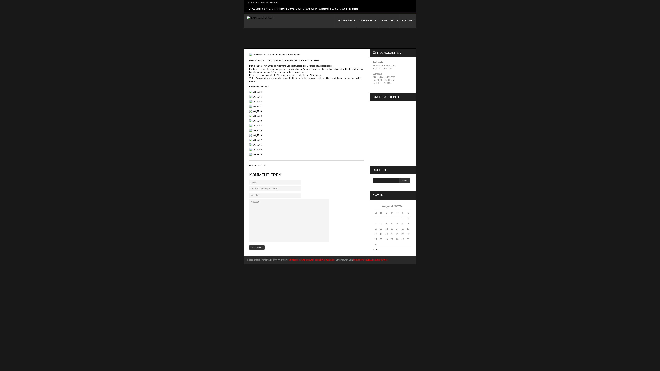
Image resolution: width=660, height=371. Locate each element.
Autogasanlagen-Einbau (389, 120)
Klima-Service (384, 129)
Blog (394, 20)
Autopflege (383, 125)
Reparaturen (384, 143)
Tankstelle (367, 20)
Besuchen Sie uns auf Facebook (263, 3)
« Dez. (376, 250)
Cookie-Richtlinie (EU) (386, 106)
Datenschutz (381, 111)
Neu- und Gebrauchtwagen (391, 134)
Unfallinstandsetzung (388, 151)
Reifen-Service (385, 138)
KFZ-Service (346, 20)
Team (383, 20)
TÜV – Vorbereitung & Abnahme (393, 147)
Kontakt (408, 20)
